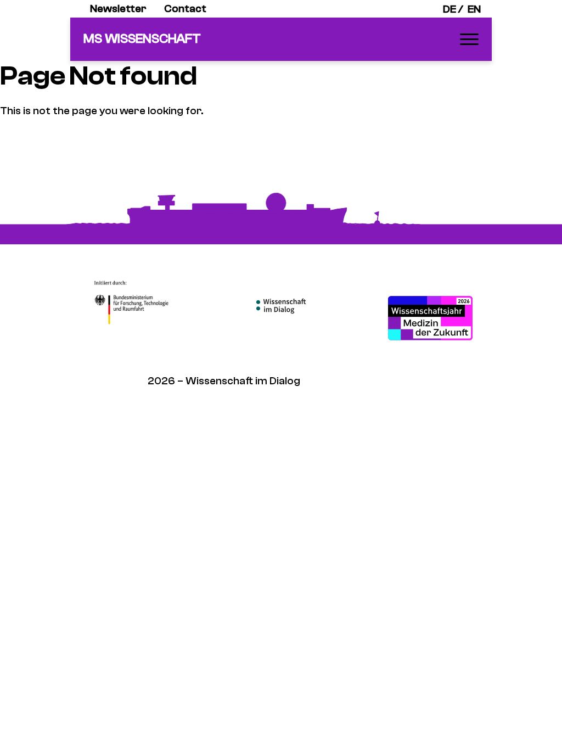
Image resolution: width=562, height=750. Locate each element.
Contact (185, 8)
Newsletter (118, 8)
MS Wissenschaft (142, 38)
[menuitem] (118, 9)
